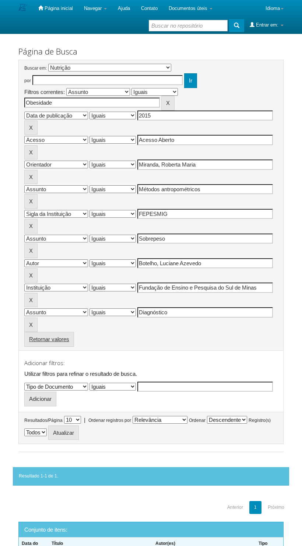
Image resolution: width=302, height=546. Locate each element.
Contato (149, 8)
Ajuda (124, 8)
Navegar (93, 8)
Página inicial (58, 8)
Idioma (273, 8)
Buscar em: (35, 68)
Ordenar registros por (109, 420)
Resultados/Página (43, 420)
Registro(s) (260, 420)
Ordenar (197, 420)
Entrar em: (267, 25)
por (27, 80)
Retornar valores (49, 339)
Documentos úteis (189, 8)
